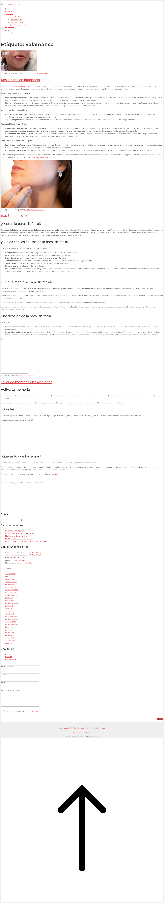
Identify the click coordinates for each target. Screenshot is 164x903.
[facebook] (6, 724)
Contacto (9, 33)
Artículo (30, 73)
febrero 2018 (10, 641)
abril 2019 (9, 609)
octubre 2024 (10, 574)
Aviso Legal (64, 728)
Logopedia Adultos (16, 19)
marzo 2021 (9, 601)
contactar (55, 474)
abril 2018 (9, 635)
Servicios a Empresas (17, 22)
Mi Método (9, 27)
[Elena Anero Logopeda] (11, 5)
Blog (7, 30)
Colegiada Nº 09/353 (82, 732)
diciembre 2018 (11, 617)
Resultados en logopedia (20, 80)
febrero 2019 (10, 611)
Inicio (7, 9)
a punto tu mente (30, 403)
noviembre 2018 (11, 619)
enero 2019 (9, 614)
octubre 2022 (10, 593)
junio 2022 (9, 598)
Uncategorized (11, 659)
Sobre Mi (8, 11)
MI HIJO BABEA (35, 552)
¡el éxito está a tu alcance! (39, 157)
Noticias (17, 376)
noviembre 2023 (11, 585)
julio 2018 (9, 627)
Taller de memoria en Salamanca (26, 382)
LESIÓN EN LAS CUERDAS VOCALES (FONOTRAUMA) (26, 541)
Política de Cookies (97, 728)
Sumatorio (94, 737)
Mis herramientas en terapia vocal (18, 536)
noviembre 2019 (11, 603)
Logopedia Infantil (16, 17)
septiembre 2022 (11, 595)
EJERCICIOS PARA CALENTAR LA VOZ (20, 533)
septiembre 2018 (11, 625)
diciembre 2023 (11, 582)
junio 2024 (9, 576)
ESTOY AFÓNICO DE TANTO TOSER (19, 539)
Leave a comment (41, 73)
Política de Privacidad (29, 711)
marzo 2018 (9, 638)
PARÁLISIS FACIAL (15, 216)
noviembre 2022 (11, 590)
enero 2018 (9, 643)
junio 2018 (9, 630)
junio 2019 (9, 606)
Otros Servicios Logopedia (18, 25)
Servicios (9, 14)
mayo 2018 (9, 633)
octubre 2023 (10, 587)
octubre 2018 (10, 622)
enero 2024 (9, 579)
